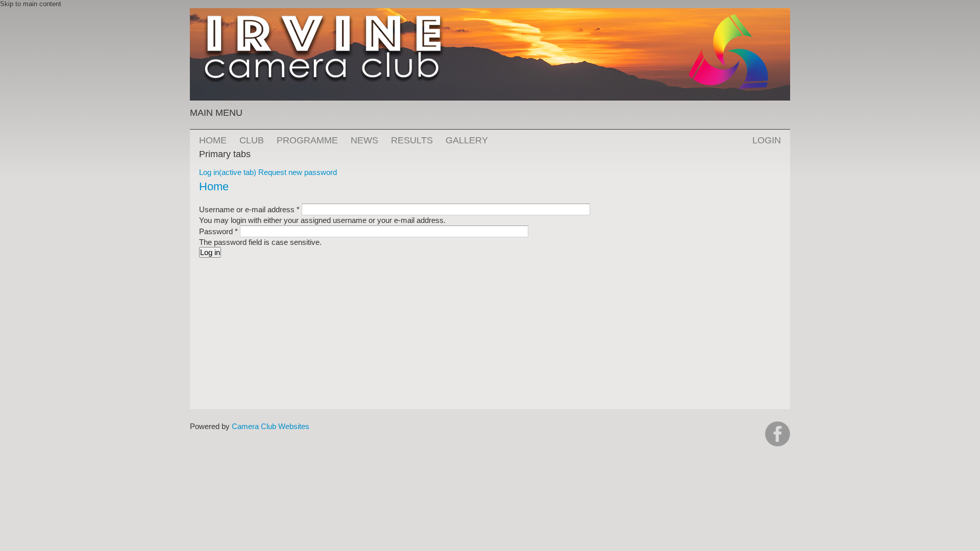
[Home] (490, 13)
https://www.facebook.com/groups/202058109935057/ (777, 433)
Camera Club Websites (270, 426)
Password (218, 231)
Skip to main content (30, 4)
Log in (227, 172)
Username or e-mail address (249, 209)
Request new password (297, 172)
